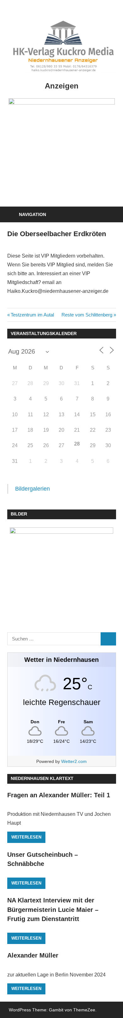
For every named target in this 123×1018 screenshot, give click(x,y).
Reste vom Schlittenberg (87, 314)
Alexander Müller (32, 955)
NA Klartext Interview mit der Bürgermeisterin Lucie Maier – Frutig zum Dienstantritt (52, 909)
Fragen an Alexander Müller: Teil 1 (58, 795)
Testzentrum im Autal (32, 314)
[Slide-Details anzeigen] (62, 138)
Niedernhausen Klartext (42, 778)
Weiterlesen (26, 837)
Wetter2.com (74, 761)
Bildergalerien (32, 489)
